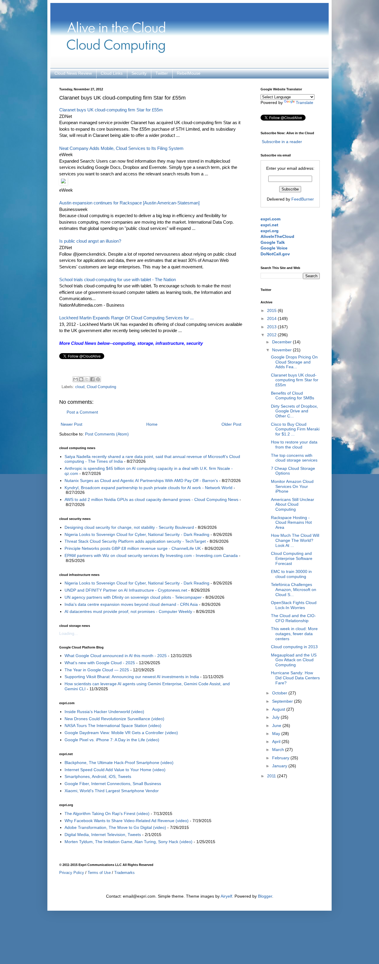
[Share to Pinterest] (98, 379)
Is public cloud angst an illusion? (90, 241)
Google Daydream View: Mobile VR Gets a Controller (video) (121, 732)
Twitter (161, 73)
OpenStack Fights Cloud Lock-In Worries (294, 605)
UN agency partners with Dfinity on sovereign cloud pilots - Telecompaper (133, 597)
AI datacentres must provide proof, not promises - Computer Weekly (128, 611)
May (276, 733)
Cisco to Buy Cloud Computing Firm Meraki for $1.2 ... (295, 429)
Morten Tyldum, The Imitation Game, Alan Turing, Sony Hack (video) (128, 841)
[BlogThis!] (81, 379)
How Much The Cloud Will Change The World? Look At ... (295, 540)
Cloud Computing (101, 387)
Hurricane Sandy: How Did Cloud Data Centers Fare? (295, 677)
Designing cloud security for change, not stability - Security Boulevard (129, 527)
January (280, 765)
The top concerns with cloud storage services (294, 458)
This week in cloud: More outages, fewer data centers (294, 633)
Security (139, 73)
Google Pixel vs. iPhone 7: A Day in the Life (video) (112, 739)
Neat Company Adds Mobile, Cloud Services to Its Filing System (121, 148)
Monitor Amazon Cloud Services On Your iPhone (292, 486)
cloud (79, 387)
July (276, 717)
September (283, 701)
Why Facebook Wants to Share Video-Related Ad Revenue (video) (127, 820)
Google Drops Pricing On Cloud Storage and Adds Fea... (294, 362)
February (281, 757)
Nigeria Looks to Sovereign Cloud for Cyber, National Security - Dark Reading (137, 534)
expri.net (269, 224)
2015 (272, 310)
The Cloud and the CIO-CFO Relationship (293, 618)
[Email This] (75, 379)
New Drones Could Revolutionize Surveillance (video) (114, 718)
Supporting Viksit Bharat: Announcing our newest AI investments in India (132, 676)
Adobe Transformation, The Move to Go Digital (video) (115, 827)
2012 (272, 334)
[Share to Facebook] (92, 379)
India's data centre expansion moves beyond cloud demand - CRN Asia (131, 604)
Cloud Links (112, 73)
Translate (304, 102)
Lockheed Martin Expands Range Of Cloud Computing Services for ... (126, 317)
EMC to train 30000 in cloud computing (291, 574)
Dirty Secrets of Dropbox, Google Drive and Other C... (294, 411)
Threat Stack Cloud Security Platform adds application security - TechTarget (135, 541)
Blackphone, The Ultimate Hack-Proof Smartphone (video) (119, 762)
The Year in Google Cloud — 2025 (97, 669)
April (277, 741)
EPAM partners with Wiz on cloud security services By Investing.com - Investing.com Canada (151, 555)
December (282, 342)
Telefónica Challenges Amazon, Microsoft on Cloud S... (293, 589)
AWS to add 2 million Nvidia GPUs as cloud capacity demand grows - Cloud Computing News (151, 499)
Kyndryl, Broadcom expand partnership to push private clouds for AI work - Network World (148, 487)
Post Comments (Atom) (107, 434)
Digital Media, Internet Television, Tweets (103, 834)
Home (152, 424)
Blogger (265, 896)
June (277, 725)
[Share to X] (87, 379)
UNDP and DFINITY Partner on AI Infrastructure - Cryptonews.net (126, 590)
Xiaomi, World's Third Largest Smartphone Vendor (112, 790)
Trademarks (124, 872)
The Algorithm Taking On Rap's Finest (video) (107, 813)
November (282, 350)
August (279, 709)
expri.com (270, 219)
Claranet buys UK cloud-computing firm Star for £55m (111, 109)
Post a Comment (82, 412)
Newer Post (71, 424)
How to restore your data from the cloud (294, 444)
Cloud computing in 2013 (294, 646)
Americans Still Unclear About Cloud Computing (292, 504)
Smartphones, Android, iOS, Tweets (98, 776)
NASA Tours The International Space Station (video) (113, 725)
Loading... (68, 633)
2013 (272, 326)
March (278, 749)
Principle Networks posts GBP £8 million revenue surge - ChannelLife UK (133, 548)
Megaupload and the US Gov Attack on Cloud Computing (294, 660)
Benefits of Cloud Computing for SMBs (292, 396)
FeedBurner (302, 199)
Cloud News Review (73, 73)
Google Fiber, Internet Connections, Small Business (113, 783)
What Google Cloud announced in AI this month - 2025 (116, 655)
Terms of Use (99, 872)
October (280, 693)
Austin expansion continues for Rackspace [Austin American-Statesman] (129, 202)
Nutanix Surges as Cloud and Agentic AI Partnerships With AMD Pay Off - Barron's (141, 480)
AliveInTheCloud (277, 236)
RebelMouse (188, 73)
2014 (272, 318)
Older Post (231, 424)
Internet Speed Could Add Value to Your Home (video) (115, 769)
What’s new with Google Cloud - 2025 (100, 662)
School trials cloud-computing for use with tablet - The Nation (117, 279)
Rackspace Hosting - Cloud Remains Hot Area (291, 522)
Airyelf (226, 896)
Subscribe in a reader (282, 141)
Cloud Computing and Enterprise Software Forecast (291, 558)
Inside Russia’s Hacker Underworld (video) (104, 711)
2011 (272, 776)
